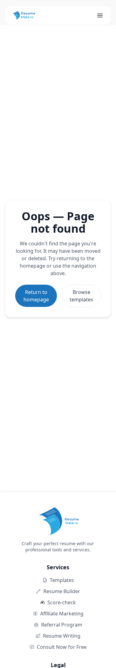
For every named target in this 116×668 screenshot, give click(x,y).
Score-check (61, 602)
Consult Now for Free (62, 647)
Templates (62, 580)
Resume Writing (61, 635)
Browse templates (81, 296)
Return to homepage (36, 296)
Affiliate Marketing (62, 613)
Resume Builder (61, 591)
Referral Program (61, 624)
